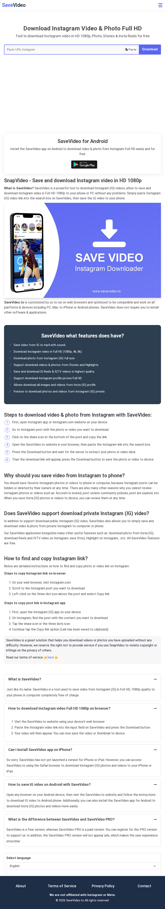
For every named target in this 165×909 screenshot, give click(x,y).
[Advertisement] (82, 103)
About (21, 886)
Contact (144, 886)
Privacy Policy (103, 886)
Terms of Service (62, 886)
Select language (18, 858)
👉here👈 (51, 657)
